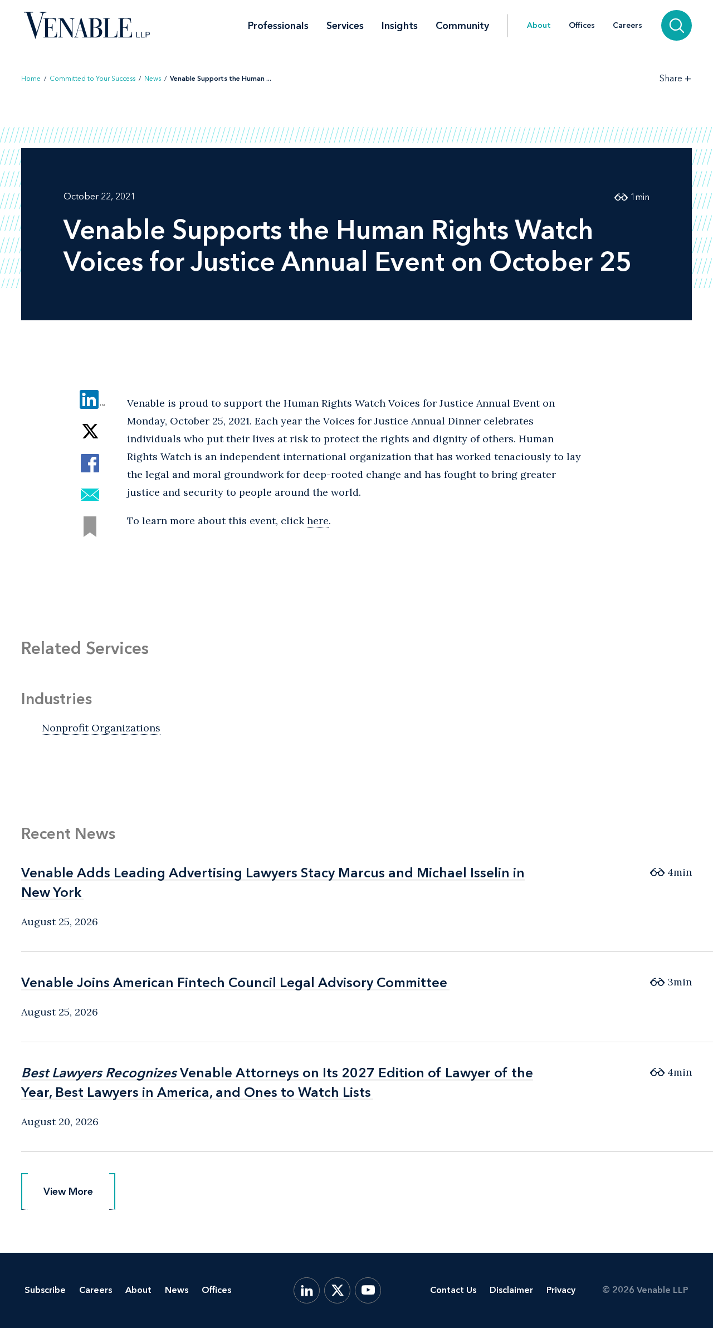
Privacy (560, 1290)
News (152, 78)
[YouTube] (368, 1290)
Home (31, 78)
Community (462, 26)
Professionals (278, 26)
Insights (400, 26)
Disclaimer (511, 1290)
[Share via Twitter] (90, 431)
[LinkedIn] (307, 1290)
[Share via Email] (90, 495)
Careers (627, 26)
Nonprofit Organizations (101, 727)
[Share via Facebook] (90, 463)
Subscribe (45, 1290)
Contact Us (453, 1290)
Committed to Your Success (92, 78)
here (318, 520)
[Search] (676, 25)
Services (345, 26)
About (539, 26)
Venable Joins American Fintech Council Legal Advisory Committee (234, 982)
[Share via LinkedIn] (90, 400)
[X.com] (337, 1290)
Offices (582, 26)
